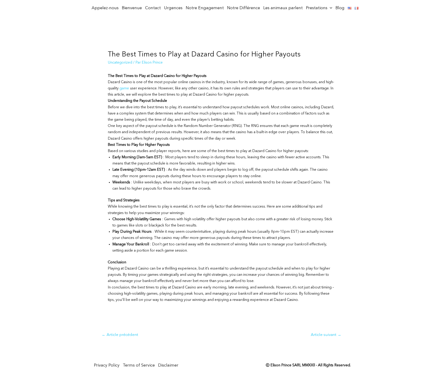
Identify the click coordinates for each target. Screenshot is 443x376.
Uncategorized (120, 63)
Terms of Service (139, 365)
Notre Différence (243, 8)
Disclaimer (168, 365)
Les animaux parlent (283, 8)
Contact (153, 8)
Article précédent (120, 335)
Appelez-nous (105, 8)
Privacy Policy (107, 365)
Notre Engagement (205, 8)
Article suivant (326, 335)
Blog (339, 8)
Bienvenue (132, 8)
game (124, 88)
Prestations (316, 8)
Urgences (173, 8)
